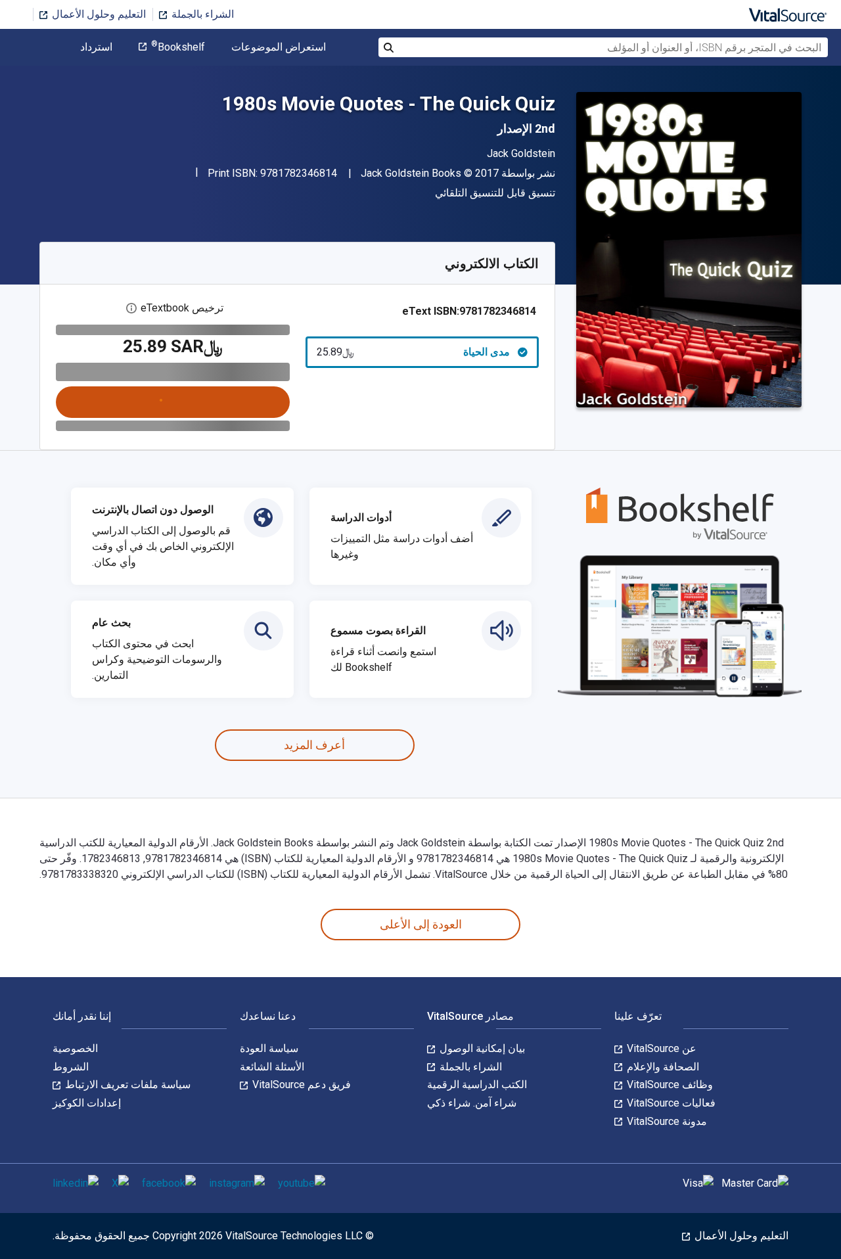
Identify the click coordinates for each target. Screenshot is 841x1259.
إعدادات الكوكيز (87, 1103)
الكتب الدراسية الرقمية (477, 1084)
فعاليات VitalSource (670, 1103)
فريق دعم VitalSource (300, 1084)
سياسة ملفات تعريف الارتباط (126, 1084)
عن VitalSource (660, 1048)
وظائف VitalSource (668, 1084)
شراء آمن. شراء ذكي (471, 1103)
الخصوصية (75, 1048)
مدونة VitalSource (665, 1121)
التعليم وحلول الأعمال (97, 14)
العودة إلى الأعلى (421, 924)
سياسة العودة (269, 1048)
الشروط (71, 1067)
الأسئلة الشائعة (272, 1067)
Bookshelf (178, 47)
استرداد (96, 47)
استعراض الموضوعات (278, 47)
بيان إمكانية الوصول (481, 1048)
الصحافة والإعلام (661, 1067)
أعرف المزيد (314, 745)
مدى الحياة (414, 352)
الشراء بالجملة (201, 14)
